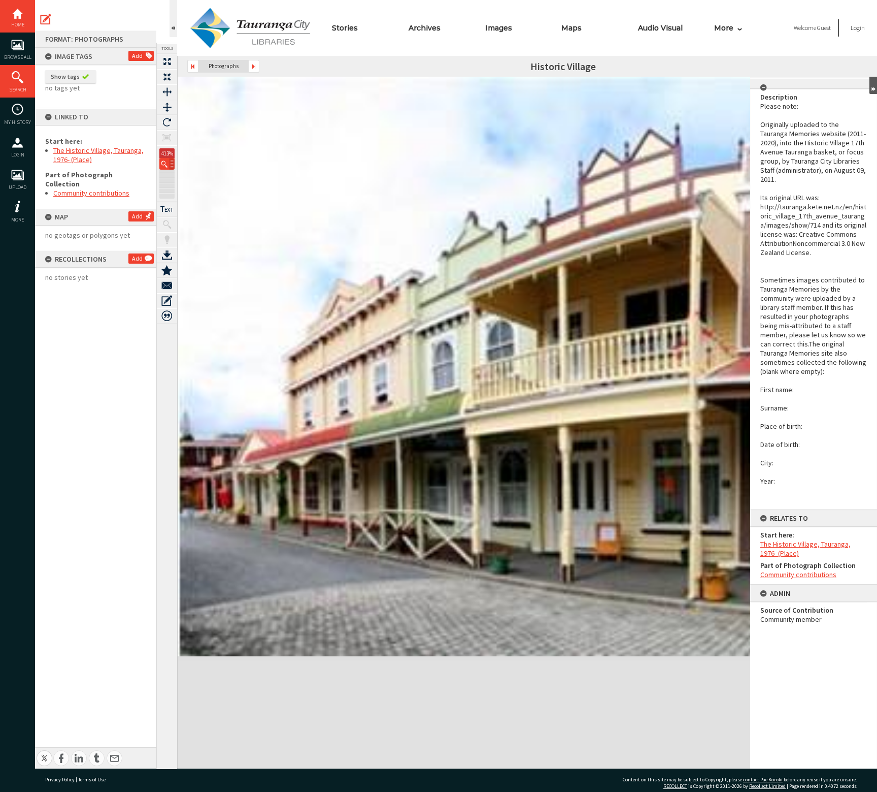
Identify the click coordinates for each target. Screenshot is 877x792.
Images (498, 28)
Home (17, 24)
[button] (167, 164)
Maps (571, 28)
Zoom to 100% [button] (167, 137)
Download (167, 255)
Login (17, 154)
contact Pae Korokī (763, 779)
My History (17, 122)
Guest (824, 27)
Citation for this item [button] (167, 316)
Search (17, 89)
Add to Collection (167, 270)
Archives (425, 28)
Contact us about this (167, 285)
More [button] (17, 219)
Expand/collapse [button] (873, 85)
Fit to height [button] (167, 107)
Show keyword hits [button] (167, 224)
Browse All (17, 57)
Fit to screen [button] (167, 76)
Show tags (65, 76)
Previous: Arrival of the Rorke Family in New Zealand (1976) (193, 66)
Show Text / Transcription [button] (167, 209)
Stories (345, 28)
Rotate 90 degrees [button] (167, 122)
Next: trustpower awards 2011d (254, 66)
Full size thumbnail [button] (167, 61)
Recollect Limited (767, 786)
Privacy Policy (60, 779)
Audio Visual (660, 28)
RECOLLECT (675, 786)
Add (137, 55)
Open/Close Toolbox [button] (173, 18)
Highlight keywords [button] (167, 239)
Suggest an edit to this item (45, 19)
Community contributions (91, 193)
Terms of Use (92, 779)
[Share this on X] (44, 752)
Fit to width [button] (167, 92)
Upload (17, 187)
